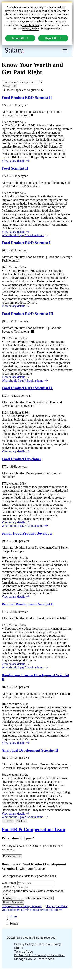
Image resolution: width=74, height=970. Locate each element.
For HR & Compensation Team (33, 829)
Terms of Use (23, 951)
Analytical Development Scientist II (30, 750)
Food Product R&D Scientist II (27, 97)
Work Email (9, 883)
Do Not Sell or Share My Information (39, 955)
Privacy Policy (30, 28)
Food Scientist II (15, 168)
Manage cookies (51, 28)
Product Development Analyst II (28, 604)
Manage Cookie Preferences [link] (34, 959)
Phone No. (8, 887)
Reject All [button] (50, 38)
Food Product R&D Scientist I (26, 243)
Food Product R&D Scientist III (27, 314)
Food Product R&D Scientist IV (27, 388)
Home (13, 916)
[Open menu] (65, 50)
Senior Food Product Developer (27, 533)
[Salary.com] (14, 51)
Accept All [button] (18, 38)
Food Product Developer (21, 459)
